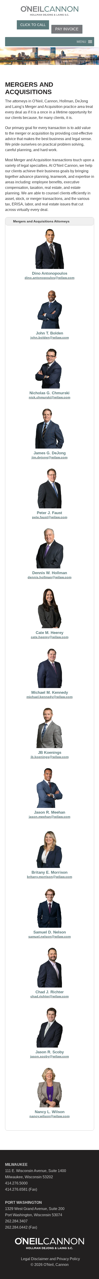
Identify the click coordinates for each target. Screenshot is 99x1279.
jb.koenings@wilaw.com (50, 757)
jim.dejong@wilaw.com (49, 457)
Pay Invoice (67, 29)
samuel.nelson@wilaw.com (49, 936)
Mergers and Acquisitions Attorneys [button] (41, 221)
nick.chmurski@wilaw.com (49, 397)
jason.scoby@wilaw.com (49, 1056)
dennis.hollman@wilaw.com (49, 577)
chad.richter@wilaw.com (49, 996)
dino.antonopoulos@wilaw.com (49, 277)
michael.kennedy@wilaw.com (49, 697)
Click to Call (33, 25)
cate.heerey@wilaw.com (49, 637)
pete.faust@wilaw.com (49, 517)
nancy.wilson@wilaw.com (49, 1116)
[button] (81, 41)
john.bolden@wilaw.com (49, 337)
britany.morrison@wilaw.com (49, 877)
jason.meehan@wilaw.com (49, 816)
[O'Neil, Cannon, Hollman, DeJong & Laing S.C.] (49, 14)
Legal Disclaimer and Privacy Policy (50, 1259)
